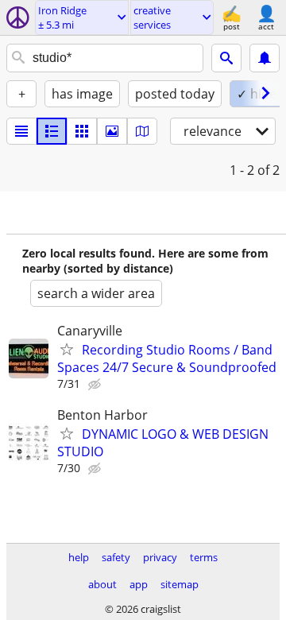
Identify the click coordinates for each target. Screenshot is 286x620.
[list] (21, 131)
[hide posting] (96, 384)
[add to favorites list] (66, 348)
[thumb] (52, 131)
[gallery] (112, 131)
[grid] (82, 131)
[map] (142, 131)
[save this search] (264, 58)
